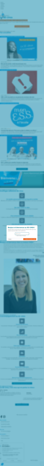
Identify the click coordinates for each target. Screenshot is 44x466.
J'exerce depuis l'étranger (21, 235)
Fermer (9, 239)
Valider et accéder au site (30, 239)
